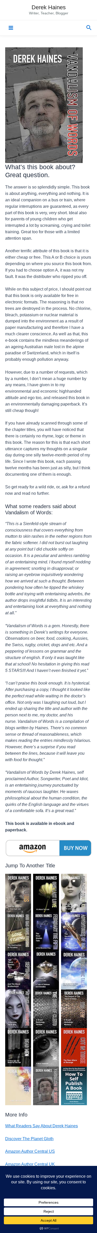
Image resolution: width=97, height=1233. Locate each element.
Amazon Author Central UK (30, 1164)
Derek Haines (49, 7)
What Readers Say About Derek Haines (41, 1126)
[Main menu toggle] (10, 27)
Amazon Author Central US (30, 1151)
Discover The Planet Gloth (29, 1139)
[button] (89, 28)
